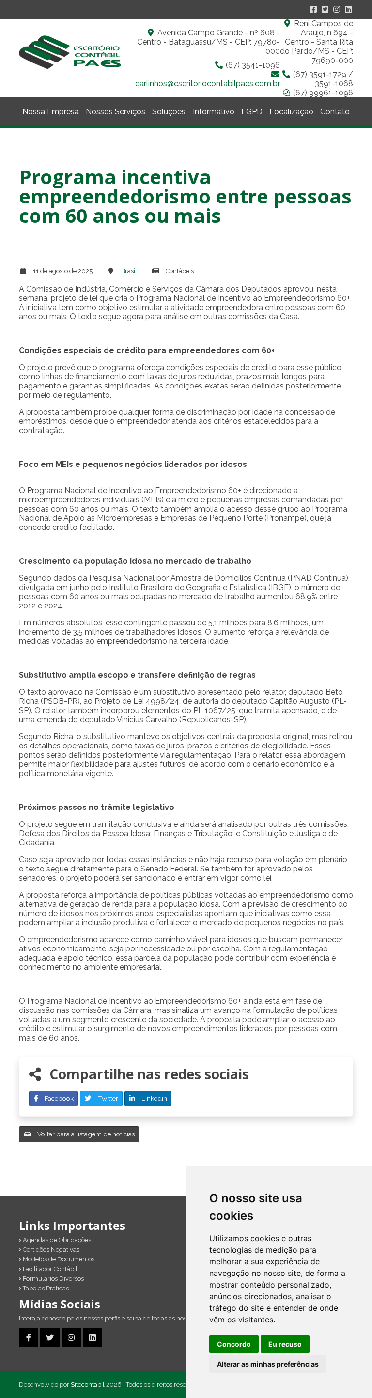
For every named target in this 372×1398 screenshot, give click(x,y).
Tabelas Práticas (45, 1288)
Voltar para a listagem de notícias (85, 1134)
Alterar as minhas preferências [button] (268, 1364)
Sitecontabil (88, 1384)
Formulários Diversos (52, 1278)
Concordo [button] (234, 1344)
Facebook (58, 1098)
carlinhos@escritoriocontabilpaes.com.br (207, 83)
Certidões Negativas (50, 1249)
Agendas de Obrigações (56, 1239)
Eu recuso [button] (285, 1344)
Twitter (107, 1098)
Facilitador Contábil (49, 1269)
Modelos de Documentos (57, 1259)
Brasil (129, 271)
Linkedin (153, 1098)
